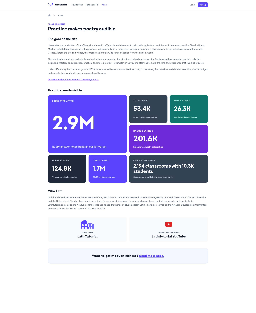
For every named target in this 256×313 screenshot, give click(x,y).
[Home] (49, 15)
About (104, 5)
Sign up (202, 5)
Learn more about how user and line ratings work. (73, 79)
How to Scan (77, 5)
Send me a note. (151, 255)
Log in (192, 5)
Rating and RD (92, 5)
